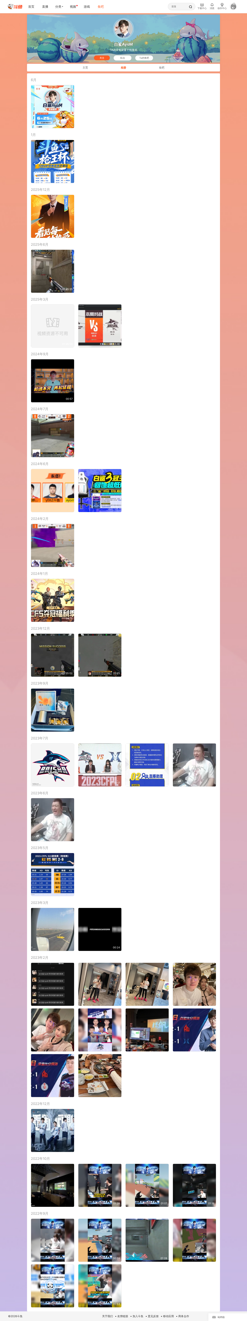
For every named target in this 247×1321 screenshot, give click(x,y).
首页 (31, 6)
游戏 (87, 6)
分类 (58, 6)
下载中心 (202, 8)
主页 (85, 67)
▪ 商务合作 (182, 1316)
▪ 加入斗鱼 (136, 1316)
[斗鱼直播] (15, 6)
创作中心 (222, 8)
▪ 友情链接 (121, 1316)
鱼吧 (101, 6)
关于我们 (107, 1316)
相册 (123, 67)
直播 (45, 6)
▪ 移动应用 (167, 1316)
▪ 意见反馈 (152, 1316)
